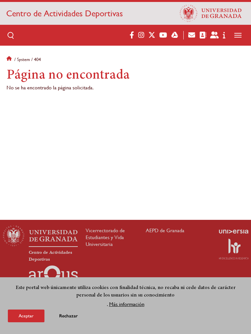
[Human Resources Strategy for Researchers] (233, 249)
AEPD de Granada (165, 230)
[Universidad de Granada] (210, 13)
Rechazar (68, 316)
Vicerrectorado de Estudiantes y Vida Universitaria (105, 237)
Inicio (10, 59)
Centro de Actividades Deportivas (64, 13)
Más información (126, 304)
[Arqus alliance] (53, 276)
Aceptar (26, 315)
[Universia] (233, 232)
